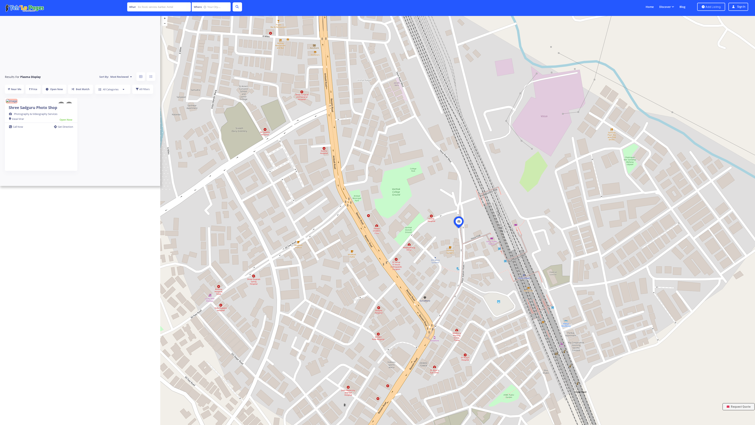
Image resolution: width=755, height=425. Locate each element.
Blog (682, 7)
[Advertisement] (80, 41)
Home (650, 7)
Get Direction (65, 126)
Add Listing (713, 7)
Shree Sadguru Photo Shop (33, 107)
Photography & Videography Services (35, 114)
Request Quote (740, 406)
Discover (665, 7)
